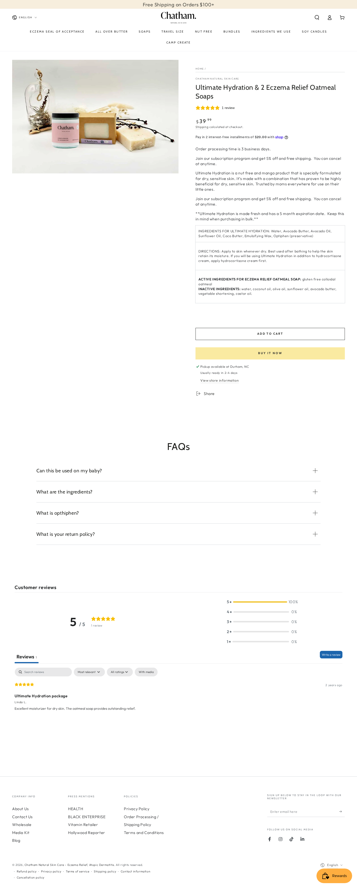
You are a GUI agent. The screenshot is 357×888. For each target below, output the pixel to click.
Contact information (135, 871)
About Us (20, 808)
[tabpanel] (178, 698)
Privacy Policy (136, 808)
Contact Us (22, 816)
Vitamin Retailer (83, 824)
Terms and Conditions (144, 832)
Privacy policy (51, 871)
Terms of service (77, 871)
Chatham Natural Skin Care (217, 78)
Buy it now (270, 353)
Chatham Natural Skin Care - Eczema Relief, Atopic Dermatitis (69, 865)
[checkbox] (146, 672)
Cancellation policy (30, 877)
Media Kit (20, 832)
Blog (16, 840)
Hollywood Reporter (86, 832)
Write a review (331, 654)
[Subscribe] (342, 811)
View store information (219, 380)
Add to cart (270, 333)
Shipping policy (105, 871)
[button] (317, 17)
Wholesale (21, 824)
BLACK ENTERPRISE (87, 816)
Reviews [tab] (27, 657)
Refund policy (27, 871)
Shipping (202, 127)
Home (200, 68)
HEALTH (75, 808)
